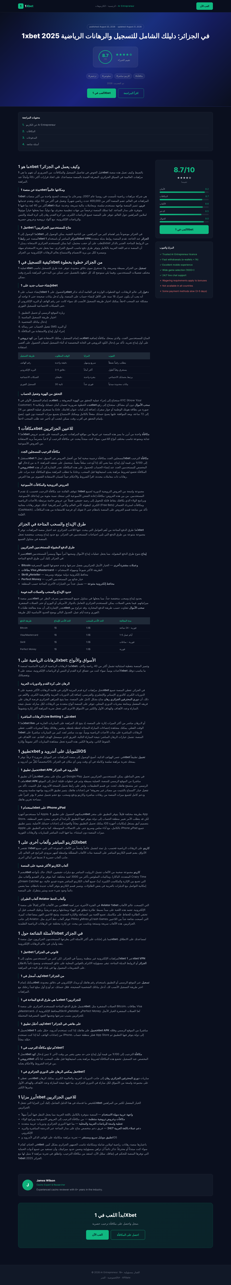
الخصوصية (113, 1277)
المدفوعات (32, 137)
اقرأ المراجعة (131, 93)
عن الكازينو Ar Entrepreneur (40, 124)
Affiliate (126, 1277)
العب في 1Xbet (102, 93)
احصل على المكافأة (128, 1234)
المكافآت (31, 131)
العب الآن (204, 6)
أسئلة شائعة (33, 144)
